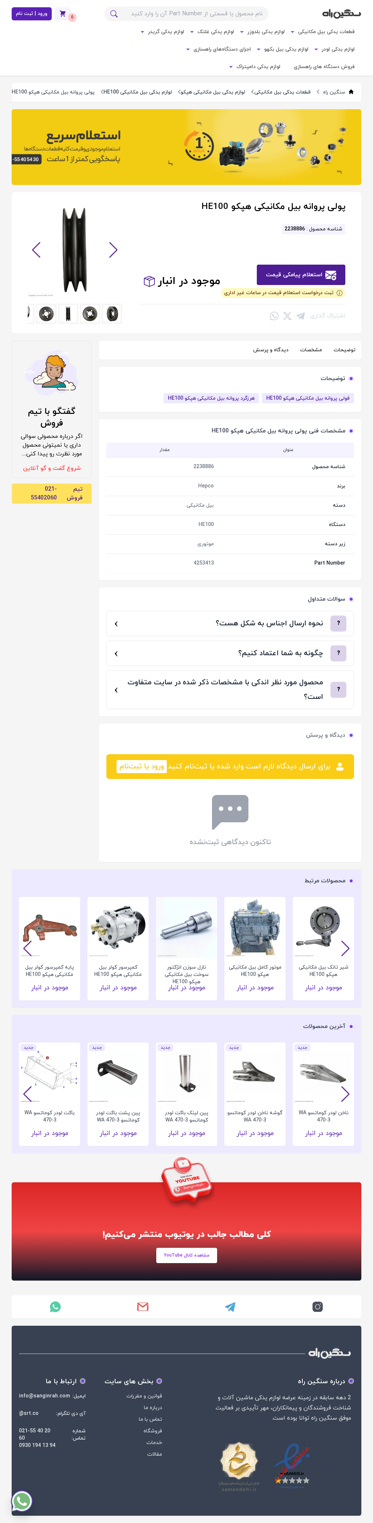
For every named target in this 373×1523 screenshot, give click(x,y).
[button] (36, 250)
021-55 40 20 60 (34, 1435)
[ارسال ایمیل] (142, 1306)
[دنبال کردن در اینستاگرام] (317, 1306)
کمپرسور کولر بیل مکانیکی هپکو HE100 (118, 971)
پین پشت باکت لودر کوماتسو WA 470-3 (118, 1116)
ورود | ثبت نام (31, 13)
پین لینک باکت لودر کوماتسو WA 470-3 (186, 1116)
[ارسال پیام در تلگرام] (230, 1306)
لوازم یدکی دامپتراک (258, 66)
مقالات (154, 1454)
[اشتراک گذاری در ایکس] (287, 316)
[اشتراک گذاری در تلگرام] (300, 316)
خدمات (154, 1442)
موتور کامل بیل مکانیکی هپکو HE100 (255, 971)
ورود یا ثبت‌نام (141, 767)
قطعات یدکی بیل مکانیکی (326, 31)
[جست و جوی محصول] (114, 13)
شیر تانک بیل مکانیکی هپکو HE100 (324, 971)
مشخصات (311, 350)
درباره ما (153, 1407)
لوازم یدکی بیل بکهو (286, 49)
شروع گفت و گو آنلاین (52, 468)
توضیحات (345, 350)
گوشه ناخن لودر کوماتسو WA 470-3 (255, 1116)
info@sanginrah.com (44, 1396)
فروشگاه (153, 1431)
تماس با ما (150, 1419)
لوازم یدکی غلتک (215, 31)
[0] (63, 13)
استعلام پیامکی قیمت (294, 275)
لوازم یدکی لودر (338, 49)
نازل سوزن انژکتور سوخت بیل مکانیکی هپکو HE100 (187, 971)
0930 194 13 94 (37, 1445)
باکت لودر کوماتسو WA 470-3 (49, 1116)
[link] (186, 147)
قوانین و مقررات (144, 1396)
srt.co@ (29, 1413)
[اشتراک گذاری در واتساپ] (274, 316)
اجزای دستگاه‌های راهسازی (222, 49)
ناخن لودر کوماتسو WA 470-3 (324, 1116)
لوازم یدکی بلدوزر (266, 31)
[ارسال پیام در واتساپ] (55, 1306)
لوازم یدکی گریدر (166, 31)
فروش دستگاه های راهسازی (324, 66)
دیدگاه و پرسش (270, 350)
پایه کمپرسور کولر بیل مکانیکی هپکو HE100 (49, 971)
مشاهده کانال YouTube (186, 1255)
